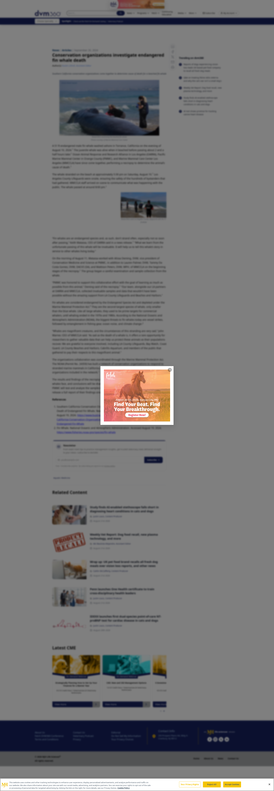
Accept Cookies (232, 784)
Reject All (211, 784)
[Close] (269, 784)
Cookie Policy (123, 788)
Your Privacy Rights (190, 784)
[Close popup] (170, 370)
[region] (137, 784)
